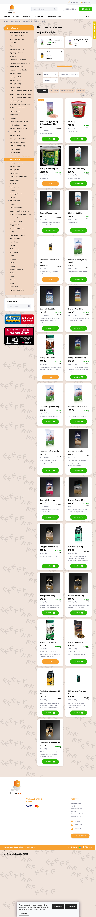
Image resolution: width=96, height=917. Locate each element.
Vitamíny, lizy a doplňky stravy (18, 176)
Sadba (12, 273)
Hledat (55, 9)
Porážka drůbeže (15, 111)
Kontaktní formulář (80, 836)
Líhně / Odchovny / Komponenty (19, 32)
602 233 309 (78, 828)
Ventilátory (13, 56)
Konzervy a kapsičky (16, 194)
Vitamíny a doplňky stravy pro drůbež (21, 90)
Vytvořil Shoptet (72, 847)
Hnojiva (12, 262)
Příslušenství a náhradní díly (18, 59)
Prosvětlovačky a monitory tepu (19, 121)
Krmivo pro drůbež (15, 73)
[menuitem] (12, 16)
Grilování (12, 280)
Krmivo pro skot (14, 170)
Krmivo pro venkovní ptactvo (18, 128)
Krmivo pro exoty (15, 87)
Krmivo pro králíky (15, 135)
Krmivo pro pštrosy (15, 84)
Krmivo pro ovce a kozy (16, 163)
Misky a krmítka (14, 218)
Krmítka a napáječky (16, 101)
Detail (50, 183)
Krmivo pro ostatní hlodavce (18, 139)
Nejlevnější (43, 90)
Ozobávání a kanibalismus (17, 108)
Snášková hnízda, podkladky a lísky (20, 104)
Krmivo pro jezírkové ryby (17, 290)
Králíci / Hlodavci (15, 132)
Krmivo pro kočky (15, 200)
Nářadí (12, 255)
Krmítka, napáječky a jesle (17, 142)
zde (44, 909)
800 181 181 (78, 825)
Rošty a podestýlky (15, 149)
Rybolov (12, 283)
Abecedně (80, 90)
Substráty (13, 259)
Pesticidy (12, 266)
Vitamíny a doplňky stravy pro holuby (21, 94)
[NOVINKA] (50, 110)
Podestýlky (13, 118)
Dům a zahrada (14, 252)
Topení (12, 46)
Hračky (12, 231)
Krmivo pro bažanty (15, 77)
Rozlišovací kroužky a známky (18, 125)
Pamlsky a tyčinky (15, 152)
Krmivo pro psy (14, 187)
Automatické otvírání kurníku (18, 70)
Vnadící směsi (14, 286)
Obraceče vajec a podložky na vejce (20, 63)
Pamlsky (12, 197)
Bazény (12, 276)
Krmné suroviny (14, 173)
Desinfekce (13, 245)
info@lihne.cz (78, 821)
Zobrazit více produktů (64, 66)
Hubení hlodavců (15, 238)
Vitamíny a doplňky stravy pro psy (20, 211)
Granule (12, 190)
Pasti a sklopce (14, 249)
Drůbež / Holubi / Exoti (16, 66)
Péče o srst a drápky (16, 221)
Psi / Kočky (13, 183)
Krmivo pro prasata (15, 166)
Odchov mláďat (14, 115)
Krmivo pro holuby (15, 80)
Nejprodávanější (67, 90)
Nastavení (24, 914)
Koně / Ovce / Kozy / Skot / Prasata (20, 156)
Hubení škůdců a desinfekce (18, 235)
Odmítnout (58, 907)
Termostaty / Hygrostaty (17, 49)
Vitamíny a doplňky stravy (17, 145)
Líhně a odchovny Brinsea (17, 35)
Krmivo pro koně (15, 159)
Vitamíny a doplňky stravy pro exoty (20, 97)
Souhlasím (71, 907)
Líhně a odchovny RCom (17, 39)
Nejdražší (54, 90)
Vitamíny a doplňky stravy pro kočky (20, 214)
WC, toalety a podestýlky (17, 228)
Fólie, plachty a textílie (16, 269)
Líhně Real (13, 42)
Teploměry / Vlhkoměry (16, 53)
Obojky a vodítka (15, 225)
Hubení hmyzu (14, 242)
